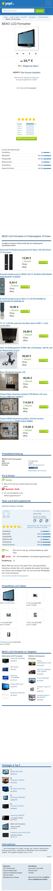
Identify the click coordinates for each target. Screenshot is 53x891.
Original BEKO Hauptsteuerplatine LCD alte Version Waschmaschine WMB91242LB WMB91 (22, 419)
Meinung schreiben (26, 138)
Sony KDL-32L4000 (17, 806)
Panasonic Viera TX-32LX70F (20, 832)
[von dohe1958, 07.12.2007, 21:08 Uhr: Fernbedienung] (9, 634)
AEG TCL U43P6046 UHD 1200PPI (44, 670)
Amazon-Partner (37, 877)
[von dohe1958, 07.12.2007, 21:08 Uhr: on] (9, 615)
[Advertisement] (26, 207)
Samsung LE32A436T (17, 797)
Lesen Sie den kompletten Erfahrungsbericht (15, 576)
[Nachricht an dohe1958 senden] (40, 521)
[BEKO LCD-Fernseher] (9, 595)
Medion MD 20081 (16, 771)
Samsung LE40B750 (17, 815)
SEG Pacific (14, 667)
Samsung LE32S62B (17, 658)
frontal (28, 603)
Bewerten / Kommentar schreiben (37, 527)
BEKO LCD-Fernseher (7, 603)
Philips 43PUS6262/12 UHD (44, 662)
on (1, 622)
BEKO (30, 465)
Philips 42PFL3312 (16, 684)
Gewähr (29, 852)
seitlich (28, 622)
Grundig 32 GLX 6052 (17, 789)
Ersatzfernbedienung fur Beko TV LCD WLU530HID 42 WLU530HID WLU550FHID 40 (23, 300)
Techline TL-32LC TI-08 (44, 688)
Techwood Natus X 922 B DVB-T (43, 696)
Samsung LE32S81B (17, 693)
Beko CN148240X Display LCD (12, 372)
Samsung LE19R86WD (14, 676)
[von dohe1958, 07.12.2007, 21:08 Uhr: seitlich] (35, 615)
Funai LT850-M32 (43, 678)
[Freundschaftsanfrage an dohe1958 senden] (34, 521)
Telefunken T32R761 (17, 780)
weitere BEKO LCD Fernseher (37, 470)
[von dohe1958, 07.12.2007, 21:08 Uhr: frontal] (35, 595)
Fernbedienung (5, 642)
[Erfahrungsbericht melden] (46, 521)
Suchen (39, 11)
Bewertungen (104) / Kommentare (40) (39, 526)
